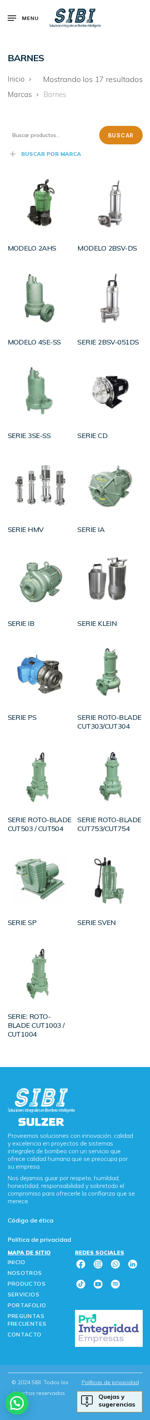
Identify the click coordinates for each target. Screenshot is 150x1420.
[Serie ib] (40, 579)
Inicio (16, 79)
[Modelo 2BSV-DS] (109, 204)
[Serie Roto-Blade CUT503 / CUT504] (40, 776)
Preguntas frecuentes (27, 1320)
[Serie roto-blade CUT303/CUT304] (109, 673)
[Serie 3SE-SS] (40, 392)
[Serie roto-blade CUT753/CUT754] (109, 776)
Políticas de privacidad (110, 1382)
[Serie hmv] (40, 485)
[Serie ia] (109, 485)
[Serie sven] (109, 878)
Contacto (25, 1334)
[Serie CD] (109, 392)
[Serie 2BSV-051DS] (109, 298)
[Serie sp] (40, 878)
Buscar (120, 135)
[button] (23, 18)
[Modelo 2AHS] (40, 204)
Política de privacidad (39, 1239)
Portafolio (27, 1305)
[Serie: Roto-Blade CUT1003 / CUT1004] (40, 972)
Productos (27, 1283)
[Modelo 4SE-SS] (40, 298)
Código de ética (30, 1220)
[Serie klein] (109, 579)
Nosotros (25, 1272)
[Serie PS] (40, 673)
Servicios (24, 1294)
